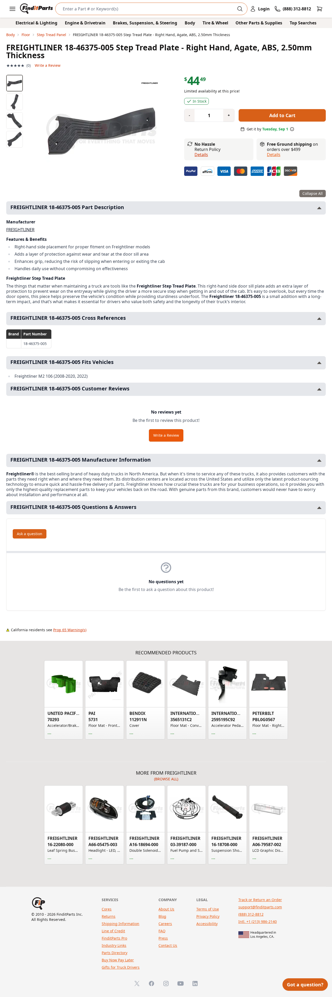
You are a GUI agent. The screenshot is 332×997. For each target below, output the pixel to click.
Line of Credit (113, 930)
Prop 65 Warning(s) (69, 629)
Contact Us (167, 945)
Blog (162, 916)
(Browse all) (166, 778)
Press (163, 938)
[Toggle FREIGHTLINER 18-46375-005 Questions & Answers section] (319, 507)
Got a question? (305, 984)
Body (190, 23)
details (273, 154)
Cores (107, 909)
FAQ (161, 930)
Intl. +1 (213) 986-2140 (257, 921)
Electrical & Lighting (36, 23)
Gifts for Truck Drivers (121, 967)
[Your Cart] (319, 9)
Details (201, 154)
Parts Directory (114, 952)
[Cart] (319, 9)
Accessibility (207, 923)
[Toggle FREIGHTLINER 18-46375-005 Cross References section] (319, 318)
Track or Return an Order (260, 899)
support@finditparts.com (260, 907)
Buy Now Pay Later (118, 960)
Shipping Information (120, 923)
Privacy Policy (207, 916)
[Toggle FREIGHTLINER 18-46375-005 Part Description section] (319, 208)
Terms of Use (207, 909)
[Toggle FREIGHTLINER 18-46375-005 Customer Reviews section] (319, 389)
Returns (108, 916)
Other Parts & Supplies (259, 23)
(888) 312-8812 (251, 914)
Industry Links (114, 945)
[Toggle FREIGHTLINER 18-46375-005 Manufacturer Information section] (319, 460)
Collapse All (312, 193)
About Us (166, 909)
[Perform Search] (240, 9)
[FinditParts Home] (37, 8)
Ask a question (29, 533)
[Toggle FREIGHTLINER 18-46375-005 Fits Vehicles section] (319, 362)
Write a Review (47, 65)
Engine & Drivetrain (85, 23)
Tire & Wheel (215, 23)
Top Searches (303, 23)
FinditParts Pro (114, 938)
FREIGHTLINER (20, 229)
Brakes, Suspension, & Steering (145, 23)
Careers (165, 923)
